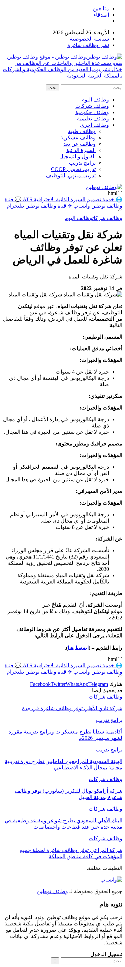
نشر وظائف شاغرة (88, 45)
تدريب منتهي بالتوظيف (71, 175)
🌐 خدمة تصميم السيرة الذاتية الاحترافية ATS (71, 199)
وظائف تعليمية (93, 118)
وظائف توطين (52, 891)
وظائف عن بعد (79, 144)
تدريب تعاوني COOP (73, 169)
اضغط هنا (78, 648)
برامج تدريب (82, 163)
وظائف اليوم (95, 99)
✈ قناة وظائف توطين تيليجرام (39, 206)
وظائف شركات (92, 106)
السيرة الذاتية (81, 150)
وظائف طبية (82, 131)
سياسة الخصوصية (89, 39)
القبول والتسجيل (77, 156)
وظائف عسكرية (78, 137)
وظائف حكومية (92, 112)
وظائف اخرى (94, 125)
